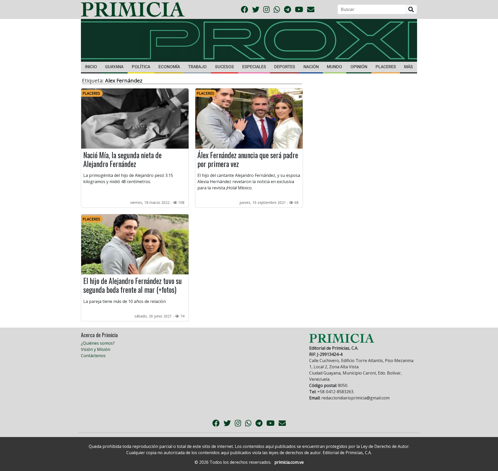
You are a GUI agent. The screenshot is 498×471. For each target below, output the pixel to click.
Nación (311, 66)
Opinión (358, 66)
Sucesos (224, 66)
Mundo (334, 66)
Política (141, 66)
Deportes (284, 66)
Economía (169, 66)
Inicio (91, 66)
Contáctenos (93, 355)
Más (408, 66)
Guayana (114, 66)
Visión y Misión (95, 349)
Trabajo (197, 66)
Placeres (386, 66)
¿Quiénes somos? (98, 343)
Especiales (254, 66)
